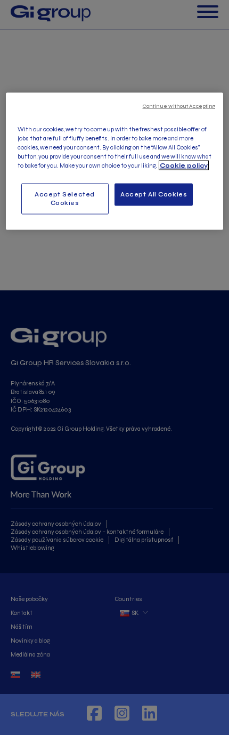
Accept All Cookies (153, 193)
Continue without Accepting (179, 105)
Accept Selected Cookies (65, 198)
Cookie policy (184, 165)
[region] (115, 161)
